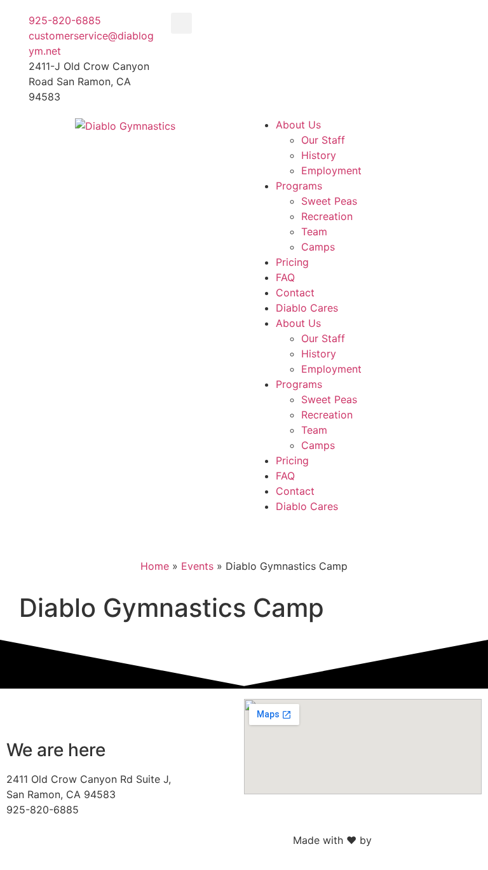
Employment (331, 170)
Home (154, 566)
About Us (298, 124)
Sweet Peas (329, 201)
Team (314, 231)
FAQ (285, 277)
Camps (318, 246)
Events (197, 566)
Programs (299, 185)
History (318, 155)
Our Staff (323, 140)
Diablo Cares (307, 307)
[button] (181, 23)
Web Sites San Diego (425, 840)
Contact (295, 292)
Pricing (292, 262)
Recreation (327, 216)
